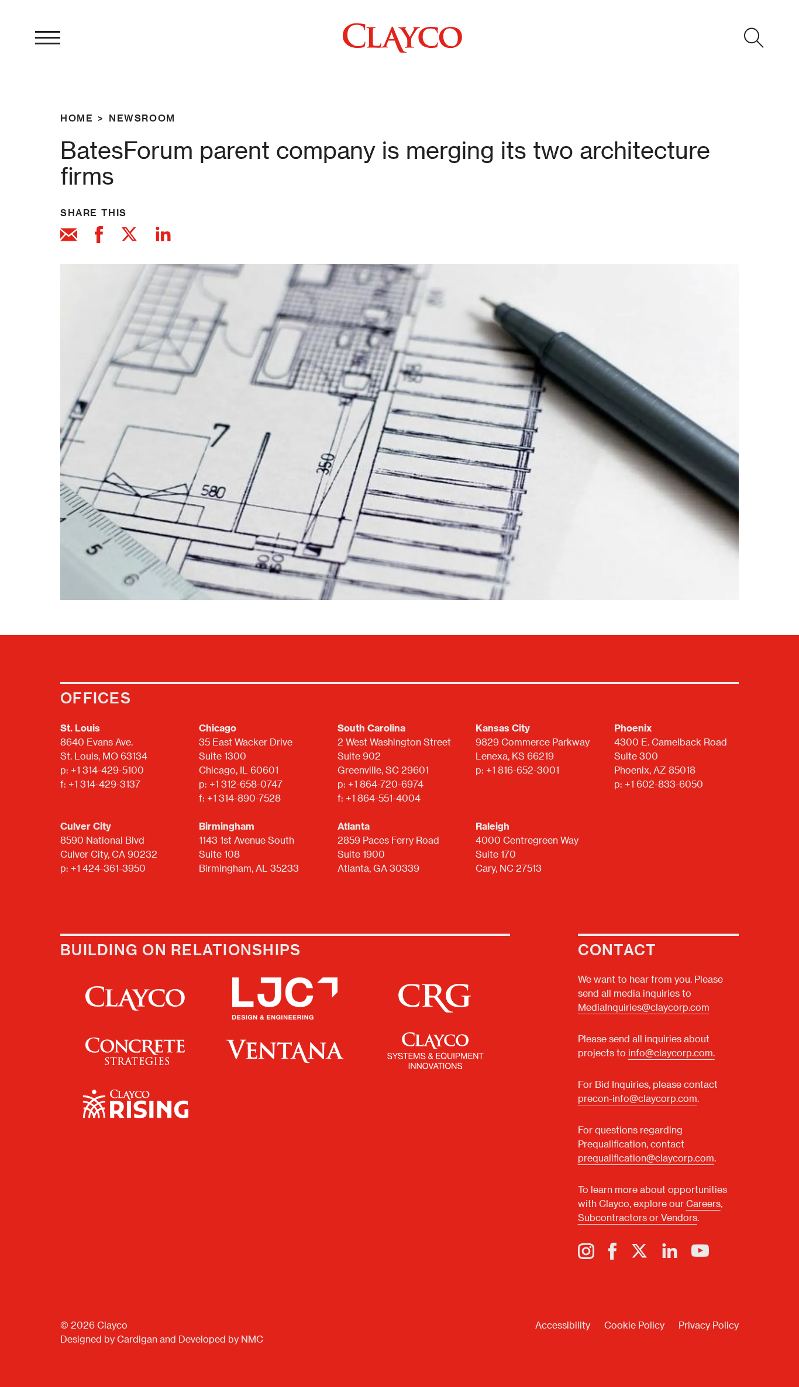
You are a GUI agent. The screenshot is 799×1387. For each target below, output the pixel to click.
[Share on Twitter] (129, 236)
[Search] (754, 37)
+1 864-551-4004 (383, 797)
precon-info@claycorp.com (637, 1098)
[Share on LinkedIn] (163, 236)
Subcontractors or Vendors (637, 1217)
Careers (703, 1203)
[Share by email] (68, 236)
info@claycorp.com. (671, 1052)
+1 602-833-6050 (664, 783)
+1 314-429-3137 (104, 783)
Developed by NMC (220, 1338)
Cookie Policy (634, 1324)
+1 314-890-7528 (244, 797)
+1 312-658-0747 (246, 783)
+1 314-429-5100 (107, 769)
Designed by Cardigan (108, 1338)
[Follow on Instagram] (586, 1251)
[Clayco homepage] (402, 38)
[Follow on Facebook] (612, 1251)
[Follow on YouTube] (700, 1251)
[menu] (47, 38)
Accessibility (562, 1324)
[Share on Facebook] (99, 236)
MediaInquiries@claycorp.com (644, 1006)
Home (76, 117)
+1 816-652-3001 (522, 769)
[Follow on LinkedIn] (669, 1250)
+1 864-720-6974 (385, 783)
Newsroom (142, 117)
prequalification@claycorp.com (646, 1157)
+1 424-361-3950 (108, 867)
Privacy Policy (709, 1324)
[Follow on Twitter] (639, 1251)
